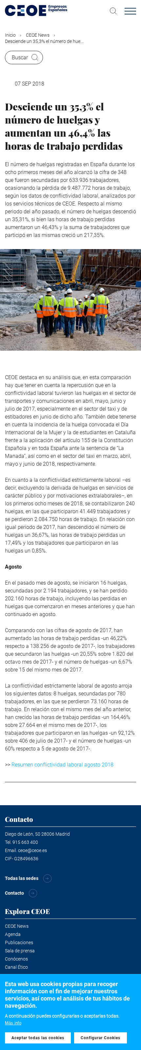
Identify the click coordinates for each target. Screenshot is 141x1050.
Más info (13, 1023)
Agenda (13, 934)
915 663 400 (25, 842)
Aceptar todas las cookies (37, 1038)
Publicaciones (19, 942)
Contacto (14, 893)
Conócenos (16, 959)
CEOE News (38, 35)
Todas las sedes (21, 878)
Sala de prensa (20, 950)
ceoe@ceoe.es (32, 850)
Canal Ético (16, 967)
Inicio (10, 35)
